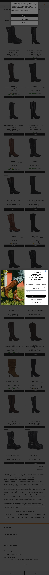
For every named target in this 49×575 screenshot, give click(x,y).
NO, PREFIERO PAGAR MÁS (36, 302)
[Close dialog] (46, 271)
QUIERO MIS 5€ (36, 296)
